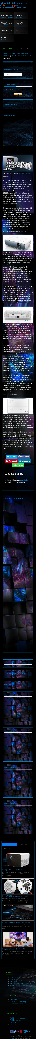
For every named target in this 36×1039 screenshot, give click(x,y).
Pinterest (12, 461)
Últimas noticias (23, 844)
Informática (14, 1000)
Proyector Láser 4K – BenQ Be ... (15, 949)
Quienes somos (15, 977)
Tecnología (21, 55)
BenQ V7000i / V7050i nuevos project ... (18, 922)
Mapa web (13, 981)
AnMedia (12, 1038)
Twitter (12, 457)
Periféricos (6, 55)
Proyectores (13, 55)
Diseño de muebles (16, 1004)
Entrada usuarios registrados (20, 985)
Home (5, 54)
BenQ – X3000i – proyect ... (13, 870)
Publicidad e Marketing (18, 1002)
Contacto (13, 1024)
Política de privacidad (17, 1018)
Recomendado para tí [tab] (10, 844)
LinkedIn (25, 461)
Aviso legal (13, 1022)
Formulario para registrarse (19, 983)
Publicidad (13, 979)
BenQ (10, 54)
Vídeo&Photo (28, 55)
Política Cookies (15, 1020)
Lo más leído (7, 848)
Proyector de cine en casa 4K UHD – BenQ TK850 (17, 166)
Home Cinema (24, 54)
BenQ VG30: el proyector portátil (15, 896)
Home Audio (16, 54)
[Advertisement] (18, 132)
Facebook (24, 457)
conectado (24, 480)
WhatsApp (18, 465)
